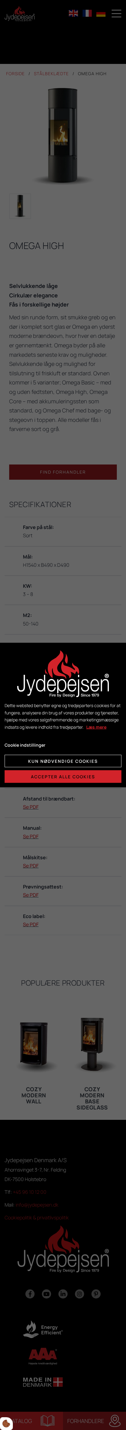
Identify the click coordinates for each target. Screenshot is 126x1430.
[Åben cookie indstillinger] (6, 1423)
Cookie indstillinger (25, 745)
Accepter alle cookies (63, 776)
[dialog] (63, 715)
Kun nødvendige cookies (63, 761)
